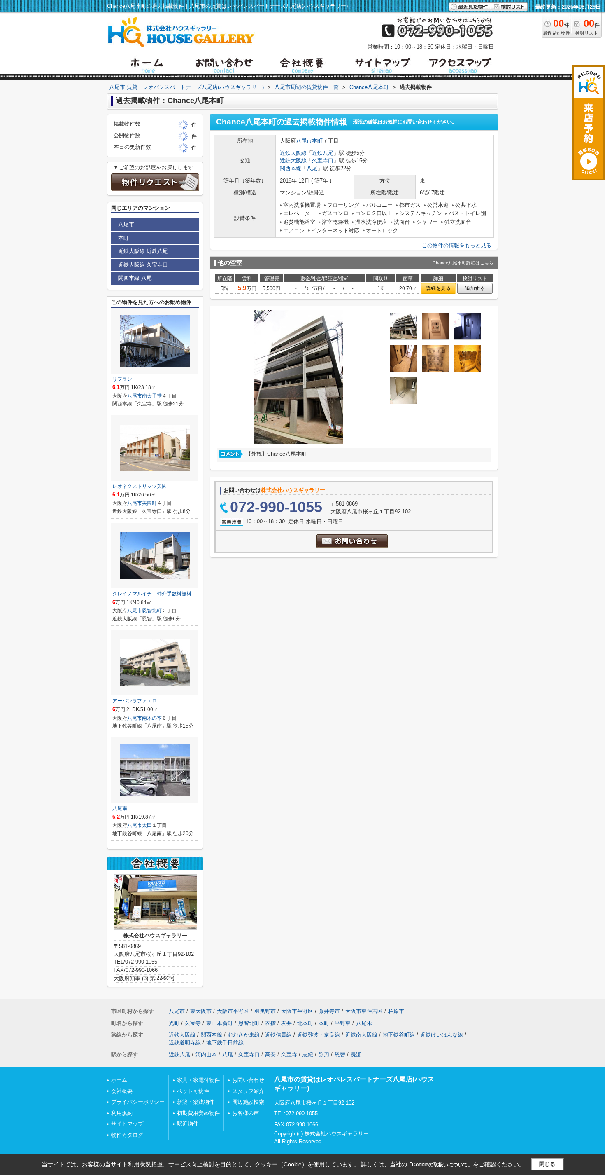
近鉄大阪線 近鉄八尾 (143, 251)
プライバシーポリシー (138, 1102)
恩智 (340, 1054)
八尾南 (119, 808)
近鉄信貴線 (278, 1035)
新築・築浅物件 (195, 1102)
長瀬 (356, 1054)
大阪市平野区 (233, 1011)
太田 (147, 825)
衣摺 (270, 1023)
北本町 (305, 1023)
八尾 (312, 168)
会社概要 (122, 1091)
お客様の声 (245, 1113)
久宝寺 (193, 1023)
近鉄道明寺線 (185, 1042)
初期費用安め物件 (198, 1113)
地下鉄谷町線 (399, 1035)
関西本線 (290, 168)
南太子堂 (152, 396)
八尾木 (364, 1023)
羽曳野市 (265, 1011)
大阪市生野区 (297, 1011)
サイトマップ (127, 1124)
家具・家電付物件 (198, 1080)
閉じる (547, 1164)
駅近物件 (187, 1124)
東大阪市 (201, 1011)
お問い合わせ (248, 1080)
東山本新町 (219, 1023)
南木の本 (152, 718)
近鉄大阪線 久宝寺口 (143, 265)
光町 (174, 1023)
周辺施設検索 (248, 1102)
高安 (270, 1054)
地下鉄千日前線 (225, 1042)
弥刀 (324, 1054)
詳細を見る (438, 288)
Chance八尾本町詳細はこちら (463, 262)
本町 (317, 141)
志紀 (307, 1054)
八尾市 (304, 141)
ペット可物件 (193, 1091)
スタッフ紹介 (248, 1091)
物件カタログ (127, 1135)
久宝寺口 (322, 160)
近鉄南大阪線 (361, 1035)
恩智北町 (152, 610)
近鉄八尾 (322, 153)
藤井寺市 (329, 1011)
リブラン (122, 379)
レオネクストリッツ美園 (139, 486)
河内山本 (206, 1054)
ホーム (119, 1080)
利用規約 (122, 1113)
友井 (286, 1023)
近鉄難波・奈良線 (318, 1035)
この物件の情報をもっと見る (456, 245)
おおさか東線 (244, 1035)
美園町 (149, 503)
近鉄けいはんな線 (441, 1035)
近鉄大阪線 (293, 153)
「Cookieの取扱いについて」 (440, 1165)
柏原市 (396, 1011)
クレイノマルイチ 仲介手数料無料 (151, 594)
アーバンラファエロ (134, 701)
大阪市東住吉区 (364, 1011)
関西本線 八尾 (135, 278)
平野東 (343, 1023)
